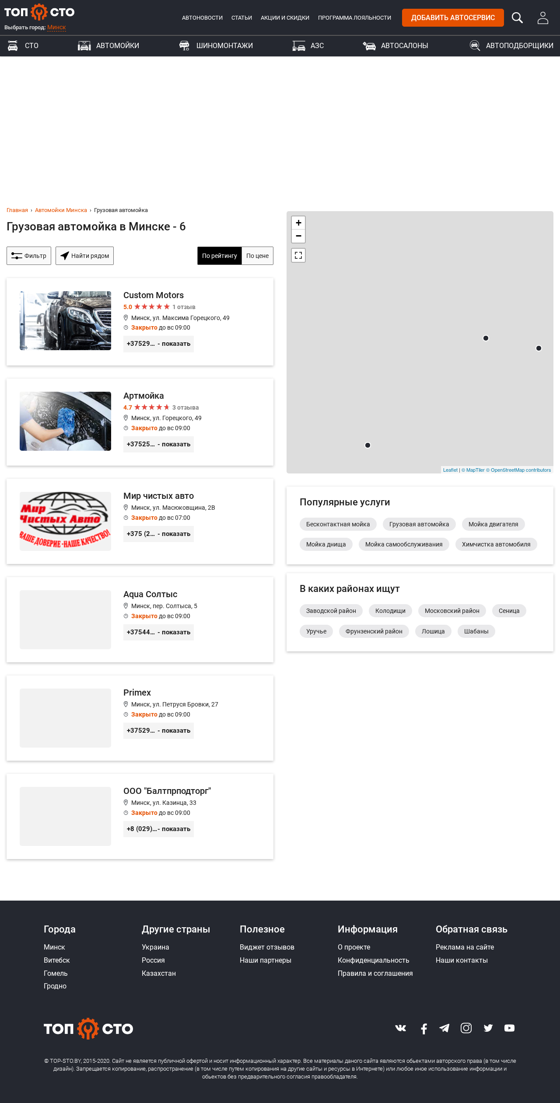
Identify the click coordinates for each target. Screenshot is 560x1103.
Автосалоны (404, 46)
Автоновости (202, 17)
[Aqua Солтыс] (140, 619)
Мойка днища (326, 544)
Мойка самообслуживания (404, 544)
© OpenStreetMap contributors (518, 469)
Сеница (509, 610)
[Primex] (140, 718)
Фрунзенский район (374, 631)
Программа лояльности (354, 17)
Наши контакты (462, 960)
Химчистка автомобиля (496, 544)
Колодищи (390, 610)
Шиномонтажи (224, 46)
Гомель (56, 973)
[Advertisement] (280, 122)
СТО (31, 46)
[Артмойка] (140, 422)
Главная (17, 210)
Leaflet (450, 469)
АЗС (317, 46)
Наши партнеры (265, 960)
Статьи (241, 17)
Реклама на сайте (465, 947)
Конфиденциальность (374, 960)
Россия (153, 960)
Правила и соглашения (375, 973)
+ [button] (298, 222)
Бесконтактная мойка (338, 524)
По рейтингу (219, 255)
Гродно (55, 986)
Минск (56, 27)
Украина (155, 947)
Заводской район (331, 610)
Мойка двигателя (493, 524)
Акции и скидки (285, 17)
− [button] (298, 235)
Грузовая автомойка (419, 524)
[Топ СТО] (39, 12)
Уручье (316, 631)
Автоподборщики (519, 46)
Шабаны (476, 631)
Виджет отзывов (267, 947)
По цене (257, 255)
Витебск (57, 960)
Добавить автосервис (453, 18)
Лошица (433, 631)
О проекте (354, 947)
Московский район (452, 610)
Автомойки (117, 46)
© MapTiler (473, 469)
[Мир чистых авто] (140, 521)
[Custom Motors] (140, 321)
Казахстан (159, 973)
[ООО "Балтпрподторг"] (140, 816)
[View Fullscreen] (298, 255)
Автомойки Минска (61, 210)
